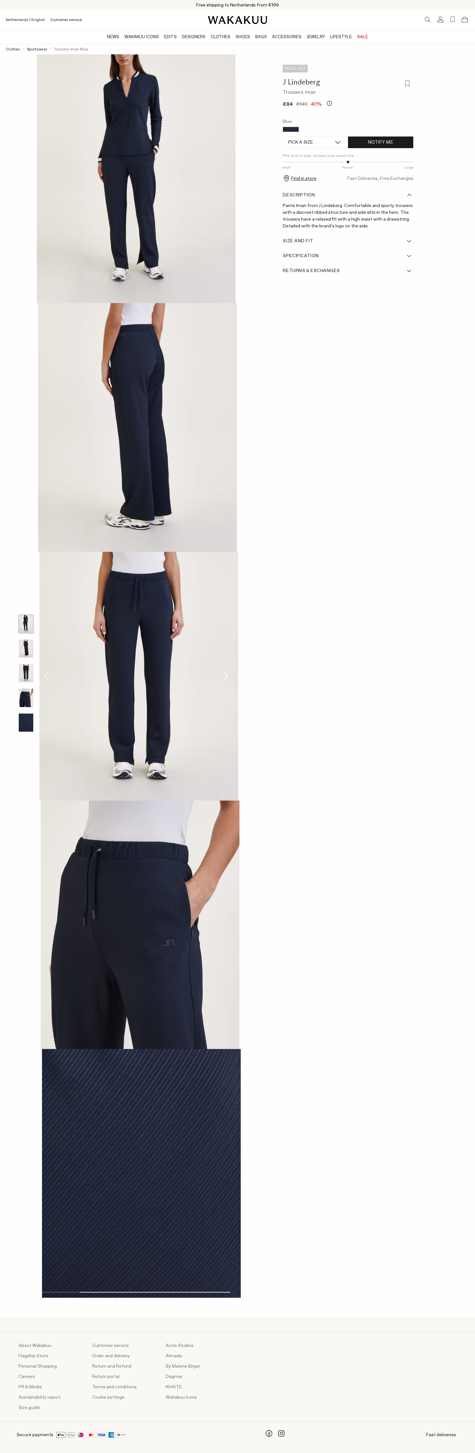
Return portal (106, 1377)
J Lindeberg (301, 81)
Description (299, 195)
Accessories (286, 37)
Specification (301, 256)
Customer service (66, 20)
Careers (26, 1377)
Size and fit (298, 241)
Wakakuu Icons (141, 37)
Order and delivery (111, 1356)
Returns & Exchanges (311, 271)
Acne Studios (180, 1346)
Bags (261, 37)
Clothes (220, 37)
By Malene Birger (183, 1366)
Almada (174, 1356)
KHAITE (174, 1387)
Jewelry (316, 37)
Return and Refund (112, 1366)
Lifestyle (341, 37)
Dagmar (174, 1377)
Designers (194, 37)
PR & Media (30, 1387)
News (113, 37)
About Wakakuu (34, 1346)
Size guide (29, 1408)
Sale (362, 37)
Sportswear (37, 49)
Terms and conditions (114, 1387)
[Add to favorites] (407, 84)
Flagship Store (33, 1356)
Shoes (243, 37)
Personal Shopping (37, 1366)
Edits (170, 37)
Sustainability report (39, 1397)
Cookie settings (108, 1397)
